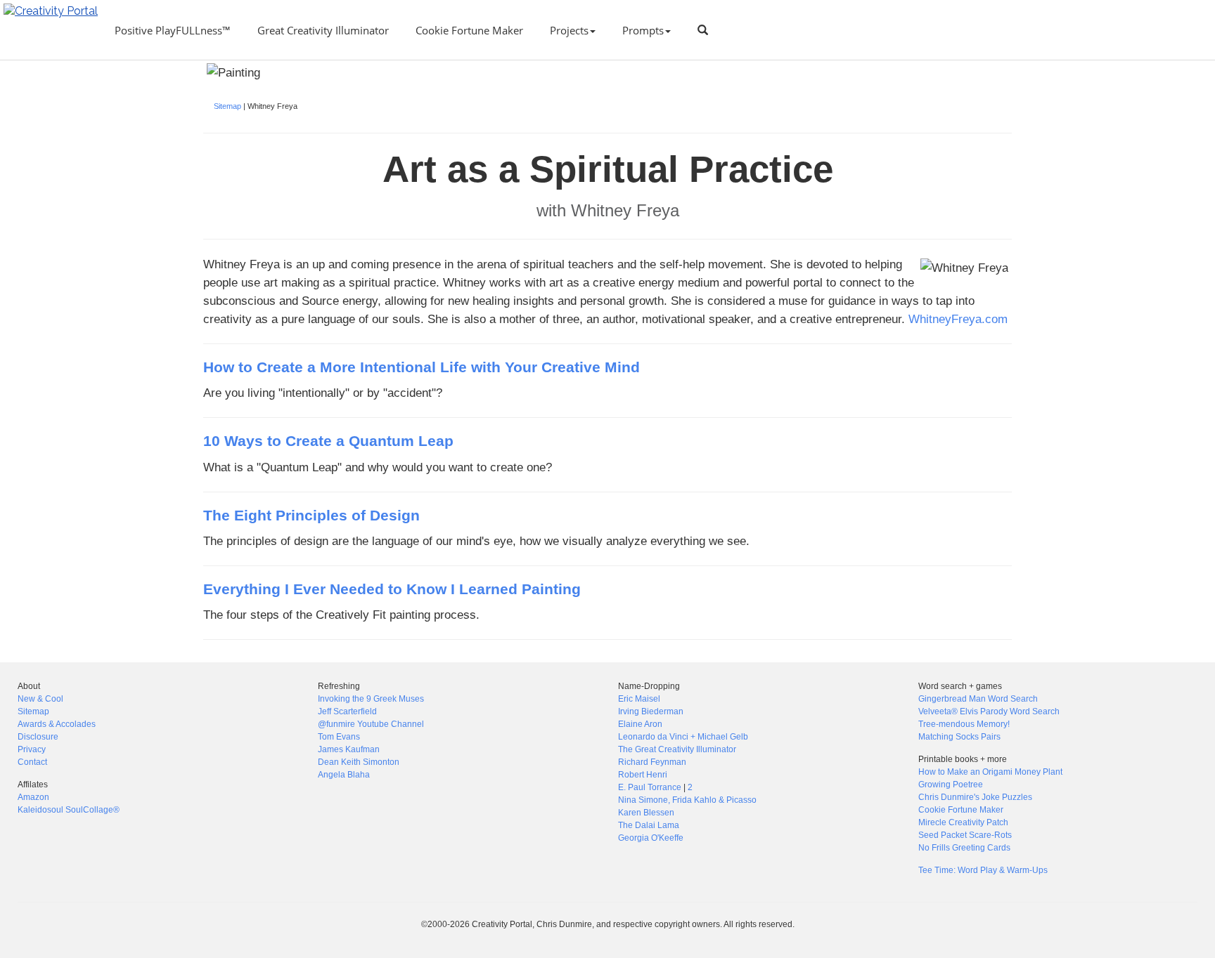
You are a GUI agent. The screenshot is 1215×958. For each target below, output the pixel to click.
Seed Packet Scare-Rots (965, 835)
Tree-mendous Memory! (964, 724)
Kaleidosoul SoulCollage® (69, 810)
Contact (32, 762)
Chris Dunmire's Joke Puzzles (975, 797)
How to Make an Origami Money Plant (990, 772)
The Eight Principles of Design (311, 515)
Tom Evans (339, 737)
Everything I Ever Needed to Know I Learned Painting (392, 589)
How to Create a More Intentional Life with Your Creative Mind (421, 367)
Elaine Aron (640, 724)
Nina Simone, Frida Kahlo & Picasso (687, 800)
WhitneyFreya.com (958, 319)
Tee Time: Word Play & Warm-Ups (983, 870)
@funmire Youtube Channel (371, 724)
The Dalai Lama (648, 825)
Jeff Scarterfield (347, 711)
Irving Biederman (650, 711)
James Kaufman (349, 749)
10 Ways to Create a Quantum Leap (328, 441)
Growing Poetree (950, 784)
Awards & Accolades (57, 724)
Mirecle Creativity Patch (963, 822)
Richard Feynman (652, 762)
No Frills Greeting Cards (964, 848)
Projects (569, 30)
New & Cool (40, 699)
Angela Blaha (344, 775)
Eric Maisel (639, 699)
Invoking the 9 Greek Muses (371, 699)
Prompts (643, 30)
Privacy (32, 749)
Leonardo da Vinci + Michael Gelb (683, 737)
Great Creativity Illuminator (323, 30)
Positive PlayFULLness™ (173, 30)
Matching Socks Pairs (959, 737)
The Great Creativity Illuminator (677, 749)
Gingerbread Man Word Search (978, 699)
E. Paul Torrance (649, 787)
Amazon (33, 797)
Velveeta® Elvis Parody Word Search (989, 711)
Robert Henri (642, 775)
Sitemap (227, 106)
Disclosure (38, 737)
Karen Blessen (646, 813)
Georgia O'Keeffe (650, 838)
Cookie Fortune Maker (469, 30)
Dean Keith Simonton (358, 762)
